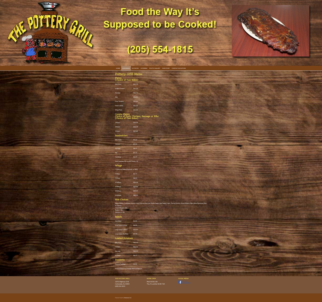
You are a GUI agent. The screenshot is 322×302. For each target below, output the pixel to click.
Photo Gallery (154, 68)
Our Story (166, 68)
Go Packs (135, 68)
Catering (144, 68)
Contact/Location (179, 68)
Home (118, 68)
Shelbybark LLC (127, 297)
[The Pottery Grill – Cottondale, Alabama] (161, 33)
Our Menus (126, 68)
